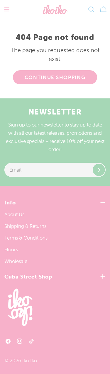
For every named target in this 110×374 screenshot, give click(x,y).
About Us (14, 214)
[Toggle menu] (7, 9)
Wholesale (15, 261)
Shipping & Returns (25, 226)
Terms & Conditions (26, 238)
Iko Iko (29, 360)
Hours (11, 249)
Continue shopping (55, 77)
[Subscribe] (99, 170)
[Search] (91, 9)
